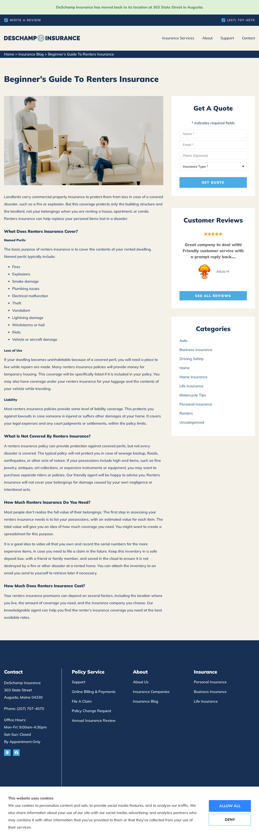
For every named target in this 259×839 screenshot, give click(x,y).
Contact (248, 38)
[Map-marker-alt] (7, 752)
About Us (141, 682)
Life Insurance (206, 701)
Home (9, 54)
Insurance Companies (151, 691)
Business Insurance (210, 691)
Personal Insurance (210, 682)
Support (227, 38)
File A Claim (82, 701)
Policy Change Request (91, 710)
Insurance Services (178, 38)
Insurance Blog (31, 54)
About (207, 38)
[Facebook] (16, 752)
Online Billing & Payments (94, 691)
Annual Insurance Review (94, 720)
